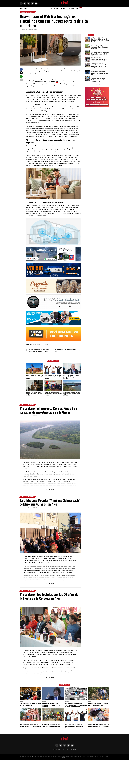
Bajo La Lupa (62, 8)
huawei (46, 344)
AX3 (57, 82)
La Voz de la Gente (54, 8)
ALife (39, 157)
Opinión (78, 8)
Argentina (40, 344)
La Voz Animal (71, 8)
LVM (51, 344)
